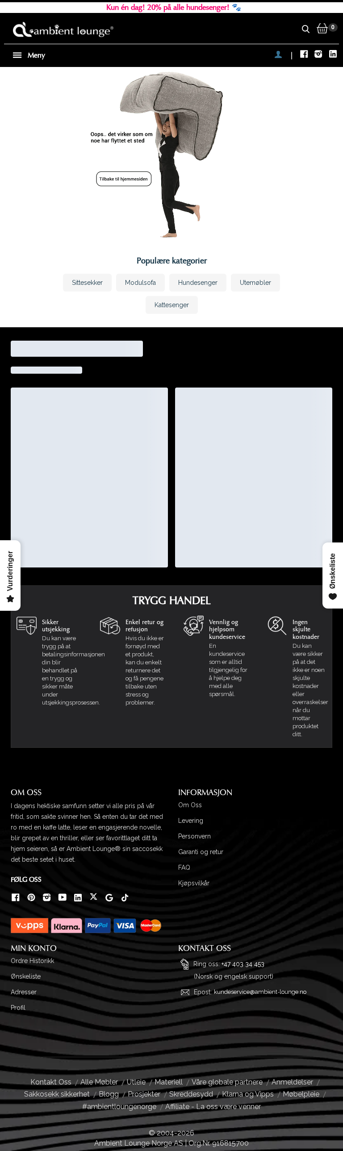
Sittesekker (87, 282)
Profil (18, 1007)
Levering (190, 820)
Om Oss (190, 805)
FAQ (184, 867)
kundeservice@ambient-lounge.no (260, 991)
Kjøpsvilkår (193, 883)
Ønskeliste (26, 976)
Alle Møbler (99, 1082)
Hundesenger (198, 282)
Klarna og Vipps (248, 1094)
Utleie (136, 1082)
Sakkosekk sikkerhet (57, 1094)
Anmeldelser (292, 1082)
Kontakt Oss (50, 1082)
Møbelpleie (301, 1094)
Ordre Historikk (32, 960)
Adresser (24, 992)
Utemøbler (255, 282)
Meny (35, 55)
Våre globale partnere (227, 1082)
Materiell (169, 1082)
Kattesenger (172, 305)
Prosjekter (144, 1094)
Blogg (109, 1094)
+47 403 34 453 (243, 963)
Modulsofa (140, 282)
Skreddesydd (191, 1094)
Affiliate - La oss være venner (213, 1106)
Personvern (194, 836)
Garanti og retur (200, 851)
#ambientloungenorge (119, 1106)
